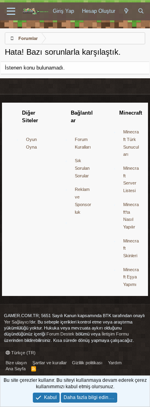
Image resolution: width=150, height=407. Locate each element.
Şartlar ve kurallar (49, 362)
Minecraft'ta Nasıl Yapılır (131, 215)
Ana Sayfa (16, 368)
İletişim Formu (115, 334)
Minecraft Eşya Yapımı (131, 277)
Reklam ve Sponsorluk (83, 200)
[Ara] (141, 11)
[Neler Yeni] (126, 11)
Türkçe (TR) (23, 352)
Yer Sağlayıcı (17, 322)
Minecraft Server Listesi (131, 179)
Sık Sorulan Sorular (82, 168)
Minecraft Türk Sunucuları (131, 143)
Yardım (115, 362)
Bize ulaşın (16, 362)
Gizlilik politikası (87, 362)
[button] (11, 12)
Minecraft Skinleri (131, 248)
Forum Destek (60, 334)
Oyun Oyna (31, 143)
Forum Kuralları (83, 143)
